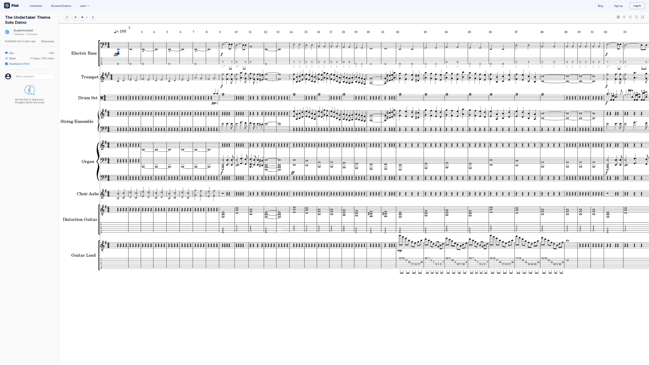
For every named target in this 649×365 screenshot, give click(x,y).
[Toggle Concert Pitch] (618, 17)
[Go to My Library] (11, 6)
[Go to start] (75, 17)
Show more (47, 41)
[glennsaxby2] (7, 32)
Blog (600, 5)
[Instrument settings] (67, 17)
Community (36, 5)
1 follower (19, 34)
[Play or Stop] (82, 17)
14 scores (32, 34)
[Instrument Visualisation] (93, 17)
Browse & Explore (61, 5)
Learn (83, 5)
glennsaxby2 (25, 30)
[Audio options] (86, 17)
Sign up (618, 5)
